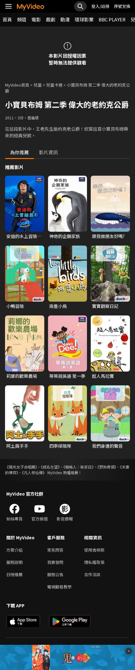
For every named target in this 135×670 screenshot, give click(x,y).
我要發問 (55, 562)
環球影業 (84, 19)
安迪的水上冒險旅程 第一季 (23, 236)
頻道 (21, 19)
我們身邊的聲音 (107, 446)
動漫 (65, 19)
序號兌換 (122, 6)
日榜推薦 (14, 574)
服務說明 (14, 562)
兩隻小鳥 (58, 306)
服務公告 (55, 574)
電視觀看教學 (59, 587)
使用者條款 (94, 550)
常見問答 (55, 550)
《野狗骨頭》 (106, 466)
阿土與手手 (17, 446)
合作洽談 (92, 574)
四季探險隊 (60, 446)
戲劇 (50, 19)
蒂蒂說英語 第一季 (67, 376)
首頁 (7, 19)
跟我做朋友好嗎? (108, 236)
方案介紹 (14, 550)
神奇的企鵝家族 (64, 236)
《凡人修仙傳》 (34, 472)
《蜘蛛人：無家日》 (78, 466)
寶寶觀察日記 (105, 306)
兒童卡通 (54, 85)
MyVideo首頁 (17, 85)
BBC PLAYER (112, 19)
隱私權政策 (94, 562)
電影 (36, 19)
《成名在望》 (50, 466)
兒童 (38, 85)
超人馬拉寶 (103, 376)
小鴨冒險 (15, 306)
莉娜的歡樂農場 (21, 376)
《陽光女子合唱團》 (21, 466)
